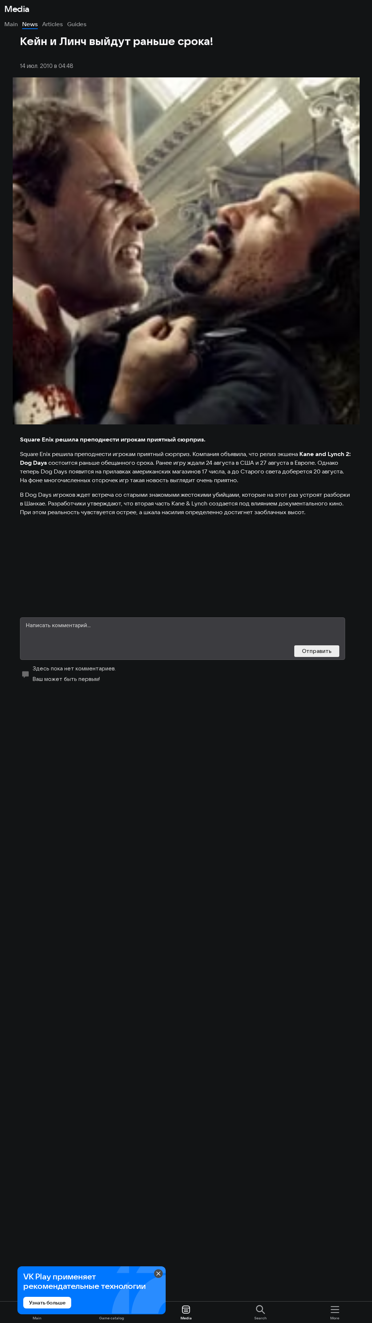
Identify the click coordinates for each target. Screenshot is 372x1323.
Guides (76, 24)
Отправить (317, 651)
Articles (52, 24)
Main (11, 24)
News (30, 24)
